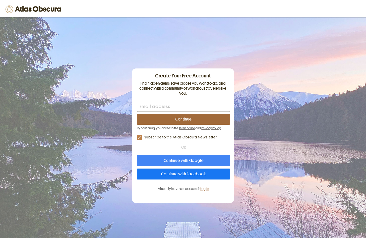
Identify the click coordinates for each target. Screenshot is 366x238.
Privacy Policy (211, 128)
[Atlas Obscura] (34, 9)
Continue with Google (184, 161)
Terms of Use (187, 128)
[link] (183, 137)
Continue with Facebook (183, 174)
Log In (204, 188)
